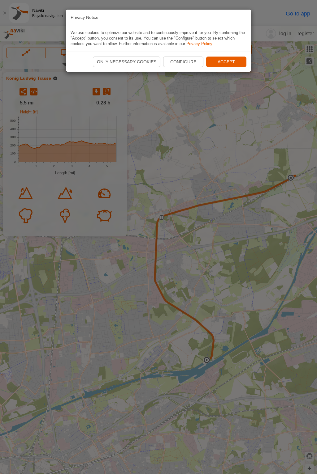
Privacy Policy (199, 43)
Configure (183, 61)
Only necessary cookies (126, 61)
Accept (226, 61)
